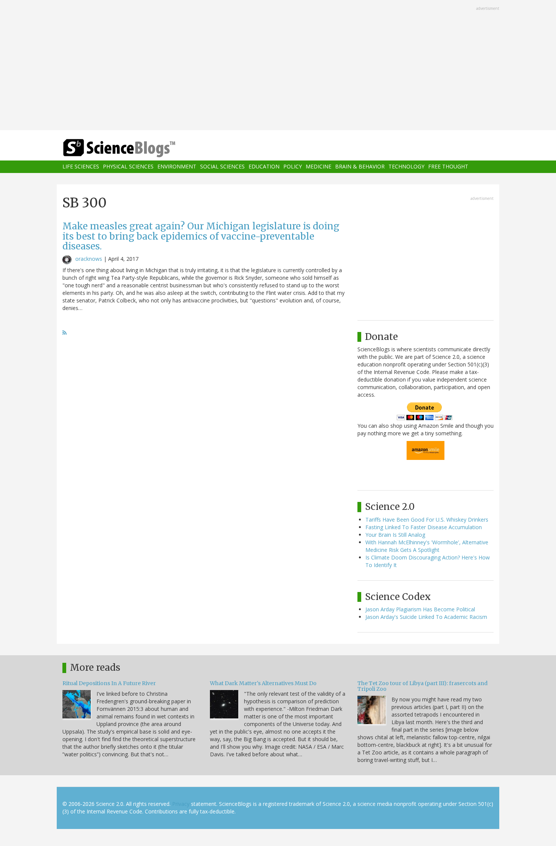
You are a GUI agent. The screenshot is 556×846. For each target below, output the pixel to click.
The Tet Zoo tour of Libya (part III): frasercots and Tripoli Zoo (422, 686)
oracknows (88, 258)
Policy (292, 166)
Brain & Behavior (360, 166)
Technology (406, 166)
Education (264, 166)
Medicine (318, 166)
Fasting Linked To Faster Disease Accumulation (423, 527)
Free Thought (448, 166)
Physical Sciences (128, 166)
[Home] (134, 148)
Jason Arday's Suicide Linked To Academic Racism (426, 616)
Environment (176, 166)
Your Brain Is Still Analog (395, 534)
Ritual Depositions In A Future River (109, 683)
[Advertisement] (278, 66)
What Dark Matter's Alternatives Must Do (263, 683)
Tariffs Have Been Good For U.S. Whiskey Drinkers (426, 519)
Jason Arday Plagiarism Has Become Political (420, 609)
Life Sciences (80, 166)
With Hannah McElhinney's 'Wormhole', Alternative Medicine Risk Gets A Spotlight (426, 546)
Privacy (180, 803)
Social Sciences (222, 166)
